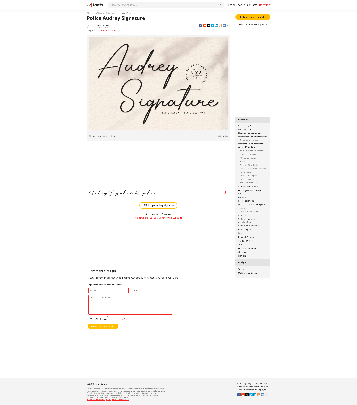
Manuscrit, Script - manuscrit (108, 30)
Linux (156, 217)
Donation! (265, 5)
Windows (139, 217)
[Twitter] (212, 25)
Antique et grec (245, 240)
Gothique (242, 197)
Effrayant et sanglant (248, 175)
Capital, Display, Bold (248, 186)
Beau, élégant (244, 229)
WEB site (177, 217)
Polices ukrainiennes (247, 248)
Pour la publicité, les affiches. (251, 151)
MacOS (148, 217)
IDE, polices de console (249, 140)
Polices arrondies (246, 200)
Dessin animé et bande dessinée (253, 168)
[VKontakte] (224, 25)
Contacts (252, 5)
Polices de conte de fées (249, 182)
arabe (241, 244)
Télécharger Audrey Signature (158, 205)
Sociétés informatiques (249, 211)
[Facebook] (200, 25)
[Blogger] (220, 25)
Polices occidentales (248, 154)
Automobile (244, 208)
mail (129, 397)
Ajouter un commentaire (103, 326)
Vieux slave (243, 252)
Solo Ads (242, 269)
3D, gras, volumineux (248, 158)
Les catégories (236, 5)
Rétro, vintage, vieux (248, 179)
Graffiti (242, 161)
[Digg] (208, 25)
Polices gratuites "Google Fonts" (249, 192)
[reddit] (204, 25)
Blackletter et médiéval (249, 225)
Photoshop (166, 217)
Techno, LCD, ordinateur (250, 165)
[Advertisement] (158, 164)
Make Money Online (247, 273)
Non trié (242, 256)
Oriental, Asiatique (247, 237)
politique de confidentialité (117, 399)
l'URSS (241, 233)
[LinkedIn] (216, 25)
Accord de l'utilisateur (96, 399)
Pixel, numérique (247, 172)
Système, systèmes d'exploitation (247, 220)
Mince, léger (244, 215)
